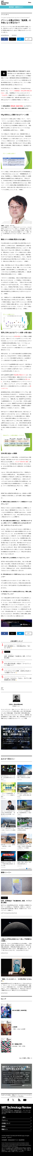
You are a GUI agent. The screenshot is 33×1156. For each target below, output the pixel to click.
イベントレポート (5, 14)
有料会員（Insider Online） (17, 106)
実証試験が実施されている (20, 374)
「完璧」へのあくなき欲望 (18, 1028)
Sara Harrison (5, 993)
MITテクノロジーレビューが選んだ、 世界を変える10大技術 (16, 1068)
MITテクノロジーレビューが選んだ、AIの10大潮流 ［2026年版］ (16, 732)
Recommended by (22, 868)
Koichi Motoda (5, 35)
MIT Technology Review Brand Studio (9, 913)
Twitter (13, 1101)
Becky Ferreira (5, 953)
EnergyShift (4, 95)
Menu (29, 2)
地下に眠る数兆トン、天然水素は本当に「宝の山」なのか (17, 646)
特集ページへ (24, 747)
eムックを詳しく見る (24, 1058)
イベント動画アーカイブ (11, 622)
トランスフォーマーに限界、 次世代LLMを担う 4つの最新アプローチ (17, 670)
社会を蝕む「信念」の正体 (18, 1045)
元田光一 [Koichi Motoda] (16, 704)
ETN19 (2, 689)
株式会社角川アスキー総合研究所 (16, 1140)
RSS (19, 1101)
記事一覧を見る (24, 624)
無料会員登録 (25, 1101)
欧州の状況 (17, 336)
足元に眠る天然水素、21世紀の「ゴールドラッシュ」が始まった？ (17, 663)
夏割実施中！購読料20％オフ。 (16, 7)
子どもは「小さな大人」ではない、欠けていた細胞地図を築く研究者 (17, 678)
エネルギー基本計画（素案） (22, 461)
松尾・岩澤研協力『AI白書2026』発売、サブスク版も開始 (17, 654)
